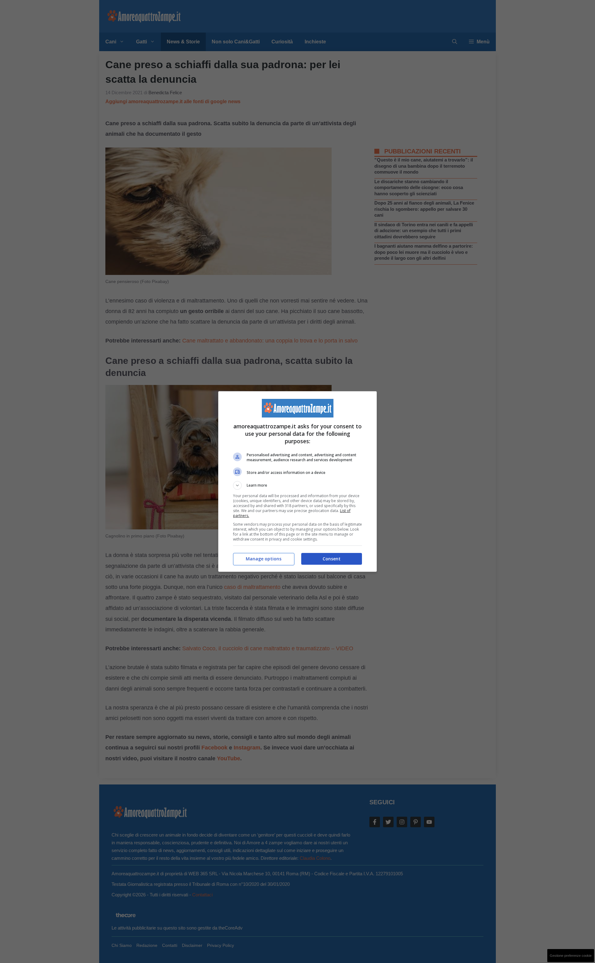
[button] (297, 485)
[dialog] (297, 481)
